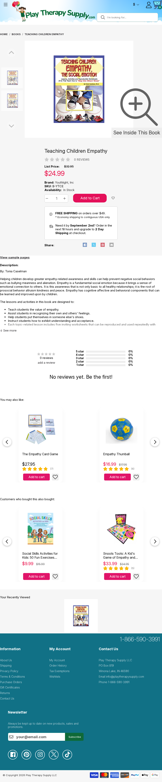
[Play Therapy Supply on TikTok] (69, 758)
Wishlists (54, 676)
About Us (6, 660)
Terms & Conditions (12, 676)
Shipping (5, 665)
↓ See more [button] (8, 330)
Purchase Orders (11, 682)
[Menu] (5, 4)
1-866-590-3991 (140, 639)
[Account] (148, 5)
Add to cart (36, 477)
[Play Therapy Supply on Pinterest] (28, 758)
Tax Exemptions (59, 671)
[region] (79, 89)
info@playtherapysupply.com (125, 676)
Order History (58, 665)
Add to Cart (90, 198)
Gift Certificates (10, 687)
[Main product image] (79, 137)
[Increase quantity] (65, 198)
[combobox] (132, 17)
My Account (57, 660)
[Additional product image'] (4, 100)
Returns (5, 693)
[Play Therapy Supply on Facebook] (15, 758)
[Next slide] (155, 442)
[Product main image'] (4, 77)
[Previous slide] (7, 442)
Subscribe (75, 736)
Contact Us (7, 698)
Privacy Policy (9, 671)
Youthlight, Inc (64, 182)
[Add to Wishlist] (55, 477)
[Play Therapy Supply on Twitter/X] (55, 758)
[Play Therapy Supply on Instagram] (42, 758)
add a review (46, 362)
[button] (47, 198)
